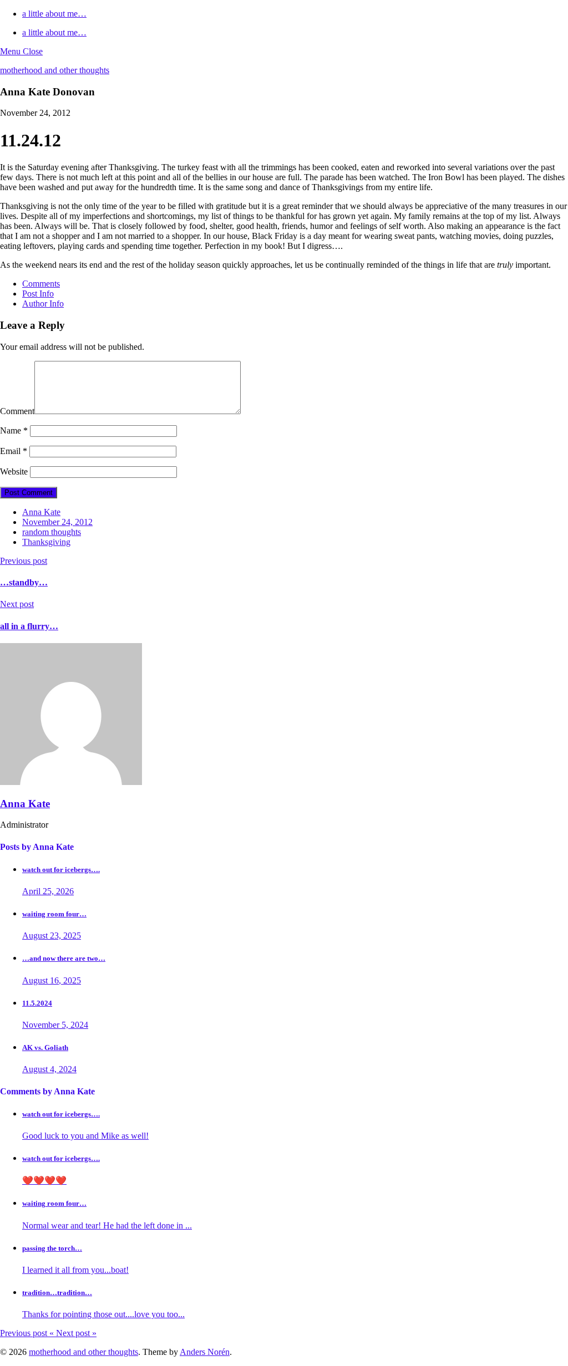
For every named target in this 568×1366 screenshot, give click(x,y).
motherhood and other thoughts (54, 70)
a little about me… (54, 13)
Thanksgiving (46, 542)
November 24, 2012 (57, 522)
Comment (17, 411)
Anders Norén (205, 1352)
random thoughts (51, 532)
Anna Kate (41, 512)
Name (14, 430)
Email (13, 451)
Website (14, 471)
